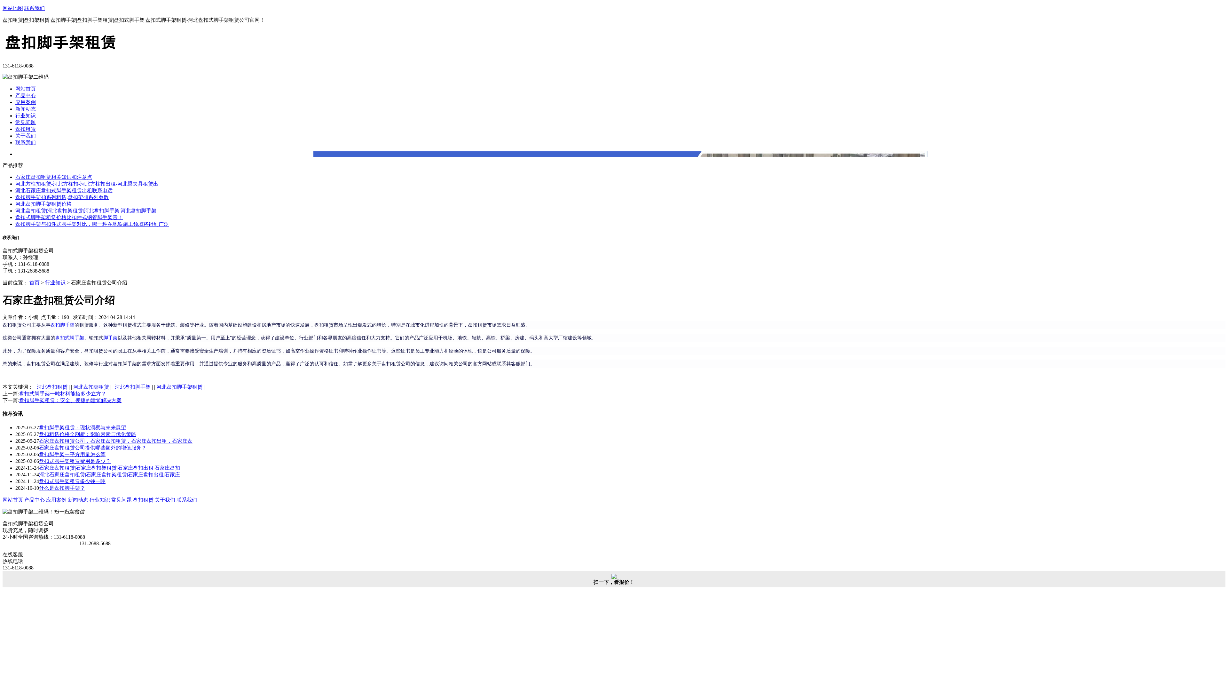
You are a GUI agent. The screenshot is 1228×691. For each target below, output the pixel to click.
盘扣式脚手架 (69, 338)
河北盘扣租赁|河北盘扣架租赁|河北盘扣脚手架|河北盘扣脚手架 (85, 210)
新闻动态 (25, 109)
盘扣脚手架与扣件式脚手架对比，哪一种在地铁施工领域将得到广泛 (92, 224)
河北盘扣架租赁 (91, 387)
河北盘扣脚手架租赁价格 (43, 204)
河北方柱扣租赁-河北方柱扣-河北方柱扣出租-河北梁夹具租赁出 (86, 184)
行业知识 (25, 115)
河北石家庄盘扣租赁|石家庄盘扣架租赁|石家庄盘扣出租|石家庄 (109, 474)
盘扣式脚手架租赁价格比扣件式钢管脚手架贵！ (69, 217)
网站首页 (25, 88)
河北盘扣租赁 (52, 387)
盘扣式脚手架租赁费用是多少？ (75, 461)
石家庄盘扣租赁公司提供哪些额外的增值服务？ (92, 447)
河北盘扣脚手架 (133, 387)
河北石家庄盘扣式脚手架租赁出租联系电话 (64, 190)
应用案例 (25, 102)
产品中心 (25, 95)
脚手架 (110, 338)
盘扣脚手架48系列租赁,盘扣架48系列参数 (62, 197)
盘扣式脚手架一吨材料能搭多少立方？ (62, 393)
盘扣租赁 (25, 129)
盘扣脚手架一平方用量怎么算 (72, 454)
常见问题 (25, 122)
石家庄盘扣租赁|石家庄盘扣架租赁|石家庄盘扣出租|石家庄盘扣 (109, 468)
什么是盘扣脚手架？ (62, 488)
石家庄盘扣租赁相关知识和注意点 (53, 177)
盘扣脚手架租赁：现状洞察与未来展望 (82, 427)
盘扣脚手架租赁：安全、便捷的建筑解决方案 (70, 400)
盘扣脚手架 (63, 325)
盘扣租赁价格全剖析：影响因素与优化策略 (87, 434)
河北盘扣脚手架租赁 (179, 387)
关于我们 (25, 136)
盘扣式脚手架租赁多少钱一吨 (72, 481)
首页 (34, 282)
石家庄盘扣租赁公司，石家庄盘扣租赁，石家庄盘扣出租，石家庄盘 (116, 441)
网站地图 (13, 8)
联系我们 (34, 8)
